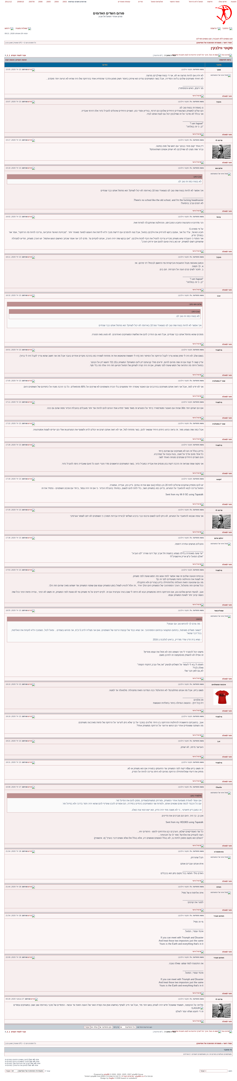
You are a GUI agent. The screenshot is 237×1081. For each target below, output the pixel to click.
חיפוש (7, 28)
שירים (140, 2)
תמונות (233, 2)
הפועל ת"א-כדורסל (196, 2)
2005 (48, 2)
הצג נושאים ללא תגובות (223, 39)
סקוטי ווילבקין (222, 48)
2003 (65, 2)
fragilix (111, 1078)
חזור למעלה (227, 96)
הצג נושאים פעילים (204, 39)
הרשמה (213, 28)
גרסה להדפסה (225, 60)
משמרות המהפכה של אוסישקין (208, 43)
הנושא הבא (9, 60)
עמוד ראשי (227, 43)
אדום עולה (222, 2)
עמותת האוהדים (124, 2)
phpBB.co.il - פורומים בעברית (133, 1076)
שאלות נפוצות (22, 28)
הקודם (13, 55)
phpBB (106, 1074)
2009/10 (20, 2)
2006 (40, 2)
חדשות (210, 2)
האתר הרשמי (174, 2)
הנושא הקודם (21, 60)
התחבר (225, 28)
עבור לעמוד (21, 55)
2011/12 (8, 2)
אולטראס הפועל (157, 2)
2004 (56, 2)
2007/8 (32, 2)
